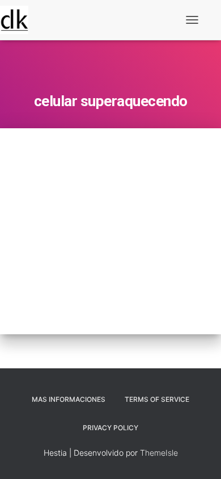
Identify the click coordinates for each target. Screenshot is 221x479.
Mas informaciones (68, 399)
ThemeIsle (159, 452)
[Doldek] (18, 20)
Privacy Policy (110, 427)
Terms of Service (157, 399)
